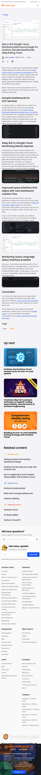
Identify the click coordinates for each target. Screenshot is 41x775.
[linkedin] (12, 61)
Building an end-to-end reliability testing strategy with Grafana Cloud (20, 434)
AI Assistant (5, 580)
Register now (19, 772)
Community (5, 669)
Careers (24, 666)
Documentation (7, 663)
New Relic (5, 654)
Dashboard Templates (29, 642)
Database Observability (9, 598)
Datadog (4, 651)
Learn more (34, 1)
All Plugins (5, 636)
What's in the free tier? (9, 577)
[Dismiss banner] (38, 746)
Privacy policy (24, 559)
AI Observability (27, 571)
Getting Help (26, 682)
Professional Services (29, 685)
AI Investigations (7, 617)
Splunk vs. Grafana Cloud (30, 725)
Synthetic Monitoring (8, 604)
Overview (5, 571)
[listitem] (5, 328)
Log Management (28, 605)
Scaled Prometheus (28, 593)
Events (4, 672)
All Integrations (7, 633)
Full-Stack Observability (30, 574)
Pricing (4, 574)
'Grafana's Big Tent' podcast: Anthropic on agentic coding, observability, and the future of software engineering (19, 403)
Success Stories (27, 676)
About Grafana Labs (28, 663)
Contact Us (25, 679)
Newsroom (25, 672)
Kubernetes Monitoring (9, 589)
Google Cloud (6, 642)
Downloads (26, 639)
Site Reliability (27, 601)
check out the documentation (27, 301)
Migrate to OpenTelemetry (30, 608)
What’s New (6, 621)
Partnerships (26, 669)
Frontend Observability (9, 601)
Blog (6, 15)
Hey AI (24, 688)
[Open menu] (37, 6)
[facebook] (8, 61)
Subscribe (33, 554)
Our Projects (26, 633)
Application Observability (10, 586)
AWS (3, 639)
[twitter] (3, 61)
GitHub (24, 636)
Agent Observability (8, 583)
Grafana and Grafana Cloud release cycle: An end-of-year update (18, 371)
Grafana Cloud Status (9, 624)
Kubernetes (5, 648)
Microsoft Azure (7, 645)
